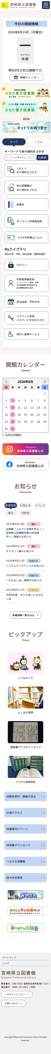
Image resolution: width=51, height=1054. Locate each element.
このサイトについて (15, 994)
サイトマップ (9, 957)
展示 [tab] (10, 513)
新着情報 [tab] (10, 505)
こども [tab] (39, 141)
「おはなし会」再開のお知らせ (24, 580)
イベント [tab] (40, 505)
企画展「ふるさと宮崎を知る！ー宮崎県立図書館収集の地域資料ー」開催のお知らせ (25, 532)
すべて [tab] (14, 141)
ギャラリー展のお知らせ (20, 551)
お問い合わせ (11, 1003)
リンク (5, 963)
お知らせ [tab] (25, 505)
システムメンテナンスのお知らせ (25, 565)
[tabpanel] (26, 247)
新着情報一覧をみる (23, 615)
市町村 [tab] (26, 513)
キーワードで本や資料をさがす (24, 151)
